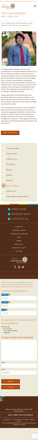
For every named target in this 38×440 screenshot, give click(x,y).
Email (3, 310)
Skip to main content (7, 1)
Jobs (19, 237)
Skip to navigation (20, 1)
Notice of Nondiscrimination (11, 423)
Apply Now (19, 209)
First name (5, 295)
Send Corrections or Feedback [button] (20, 415)
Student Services (11, 159)
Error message (7, 328)
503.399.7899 (28, 287)
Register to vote (19, 247)
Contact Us (20, 218)
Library (19, 240)
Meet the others (10, 132)
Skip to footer (32, 1)
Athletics (9, 175)
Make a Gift (19, 244)
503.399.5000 (18, 411)
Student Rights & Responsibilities (17, 196)
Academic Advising (12, 148)
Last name (4, 302)
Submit (10, 381)
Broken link (6, 327)
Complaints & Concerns (19, 233)
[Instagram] (19, 268)
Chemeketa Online (19, 230)
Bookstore (9, 180)
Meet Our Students (12, 186)
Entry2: (3, 369)
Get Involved (10, 164)
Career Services (11, 154)
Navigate (9, 170)
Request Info (21, 213)
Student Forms (11, 191)
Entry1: (3, 362)
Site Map (19, 251)
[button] (35, 6)
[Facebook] (15, 268)
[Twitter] (23, 268)
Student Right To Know (20, 419)
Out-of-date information (10, 330)
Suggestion (6, 332)
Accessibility (7, 419)
